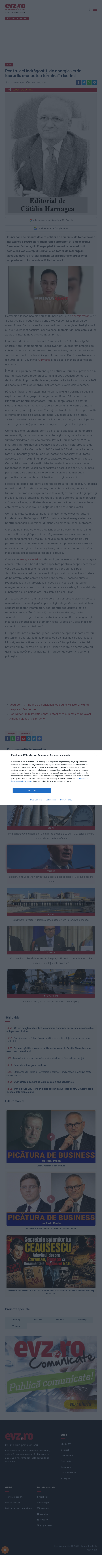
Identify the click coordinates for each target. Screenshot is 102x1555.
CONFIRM (32, 790)
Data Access (51, 800)
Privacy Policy (66, 800)
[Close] (96, 755)
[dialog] (51, 777)
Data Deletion (36, 800)
